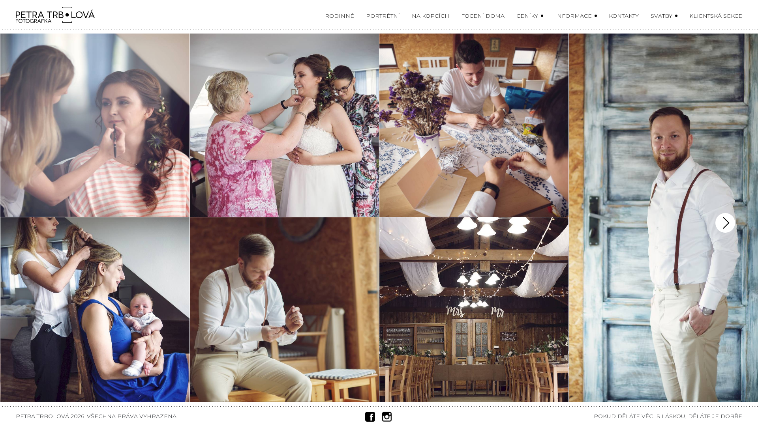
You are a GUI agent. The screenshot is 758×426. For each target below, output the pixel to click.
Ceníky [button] (528, 15)
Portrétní (383, 15)
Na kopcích (430, 15)
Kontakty (624, 15)
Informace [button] (574, 15)
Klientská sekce (715, 15)
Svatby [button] (662, 15)
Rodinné (339, 15)
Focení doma (483, 15)
